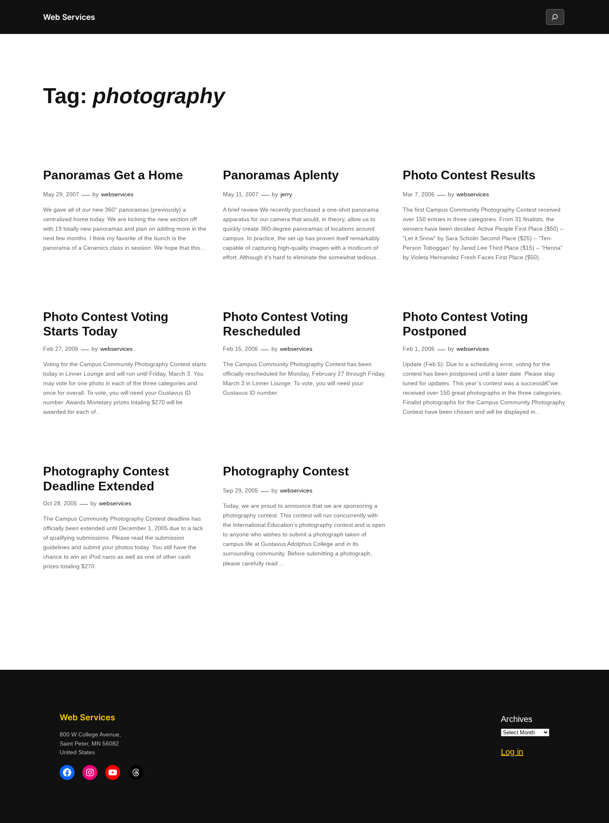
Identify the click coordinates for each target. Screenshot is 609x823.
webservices (117, 194)
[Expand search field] (554, 17)
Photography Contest (286, 471)
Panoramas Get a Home (113, 175)
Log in (512, 751)
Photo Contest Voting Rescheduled (285, 324)
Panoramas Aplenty (281, 175)
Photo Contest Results (469, 175)
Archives (516, 719)
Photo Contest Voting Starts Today (105, 324)
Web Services (69, 17)
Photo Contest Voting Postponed (465, 324)
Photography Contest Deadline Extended (106, 478)
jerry (286, 194)
